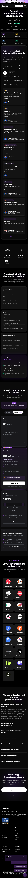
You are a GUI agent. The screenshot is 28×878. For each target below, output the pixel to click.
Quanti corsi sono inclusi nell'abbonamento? (8, 724)
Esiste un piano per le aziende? (9, 755)
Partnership (4, 851)
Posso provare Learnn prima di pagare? (12, 744)
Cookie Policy (9, 874)
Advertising (12, 72)
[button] (16, 858)
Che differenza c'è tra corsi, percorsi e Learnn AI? (11, 705)
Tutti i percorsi (5, 837)
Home (3, 830)
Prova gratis (18, 5)
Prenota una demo (14, 546)
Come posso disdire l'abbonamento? (11, 761)
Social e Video (7, 76)
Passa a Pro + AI (14, 483)
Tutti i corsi (4, 835)
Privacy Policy (23, 873)
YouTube (16, 830)
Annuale (17, 412)
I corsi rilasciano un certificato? (9, 749)
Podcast (16, 839)
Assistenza (17, 849)
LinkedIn (17, 837)
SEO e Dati (16, 76)
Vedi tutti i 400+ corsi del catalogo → (14, 237)
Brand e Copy (7, 80)
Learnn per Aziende (6, 849)
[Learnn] (5, 6)
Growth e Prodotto (8, 84)
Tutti (5, 72)
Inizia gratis (14, 441)
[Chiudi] (26, 856)
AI (16, 84)
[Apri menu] (25, 6)
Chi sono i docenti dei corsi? (9, 738)
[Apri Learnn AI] (25, 875)
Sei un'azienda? (14, 26)
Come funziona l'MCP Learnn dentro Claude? (11, 731)
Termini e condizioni (17, 874)
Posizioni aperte (5, 842)
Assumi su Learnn (5, 853)
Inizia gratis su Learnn (14, 789)
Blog (16, 835)
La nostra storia (5, 833)
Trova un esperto (5, 839)
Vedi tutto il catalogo (11, 67)
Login (16, 853)
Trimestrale (8, 412)
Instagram (17, 833)
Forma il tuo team (14, 521)
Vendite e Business (18, 80)
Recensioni (17, 851)
